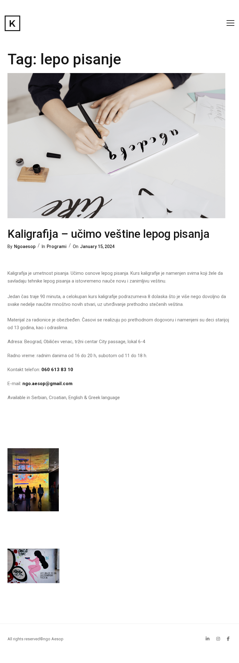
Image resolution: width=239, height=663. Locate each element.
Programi (57, 246)
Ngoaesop (24, 246)
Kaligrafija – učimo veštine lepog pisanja (108, 234)
